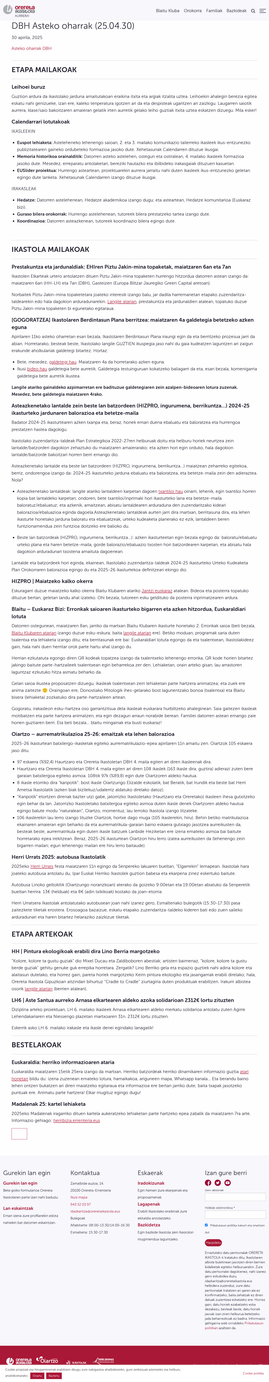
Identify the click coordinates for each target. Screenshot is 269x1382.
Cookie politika (253, 1373)
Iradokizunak (151, 1183)
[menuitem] (167, 11)
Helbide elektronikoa (220, 1208)
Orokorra (193, 11)
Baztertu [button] (54, 1375)
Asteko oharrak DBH (32, 48)
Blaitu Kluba (167, 11)
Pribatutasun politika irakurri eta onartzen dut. (235, 1229)
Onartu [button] (37, 1375)
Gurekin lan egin (20, 1183)
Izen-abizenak (214, 1190)
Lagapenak (149, 1204)
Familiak (214, 11)
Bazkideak (237, 11)
